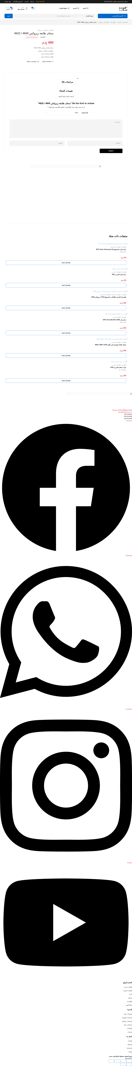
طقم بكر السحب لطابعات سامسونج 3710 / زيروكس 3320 (108, 297)
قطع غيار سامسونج (116, 247)
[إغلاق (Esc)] (111, 1061)
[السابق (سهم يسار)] (129, 1064)
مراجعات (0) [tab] (67, 82)
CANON (123, 370)
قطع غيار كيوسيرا (116, 342)
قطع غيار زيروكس (104, 22)
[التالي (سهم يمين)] (123, 1064)
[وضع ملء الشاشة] (123, 1061)
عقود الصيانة (7, 1)
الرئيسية (125, 22)
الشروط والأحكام (17, 1)
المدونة (26, 1)
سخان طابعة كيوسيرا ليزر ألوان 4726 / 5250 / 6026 (110, 344)
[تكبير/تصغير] (129, 1061)
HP (120, 370)
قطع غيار (112, 22)
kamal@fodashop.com (125, 412)
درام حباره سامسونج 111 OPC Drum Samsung (111, 249)
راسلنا (32, 1)
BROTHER (123, 322)
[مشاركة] (117, 1061)
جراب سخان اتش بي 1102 (118, 367)
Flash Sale (39, 1)
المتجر (119, 22)
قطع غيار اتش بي (116, 272)
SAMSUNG (123, 252)
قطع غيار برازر (117, 317)
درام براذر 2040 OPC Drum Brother (114, 320)
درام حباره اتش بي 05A (119, 274)
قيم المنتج (84, 112)
